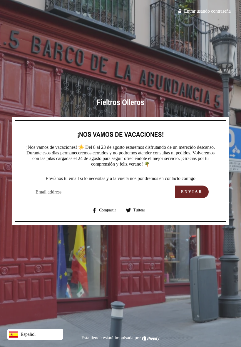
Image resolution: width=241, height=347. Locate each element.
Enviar (191, 191)
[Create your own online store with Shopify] (151, 337)
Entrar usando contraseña (207, 11)
